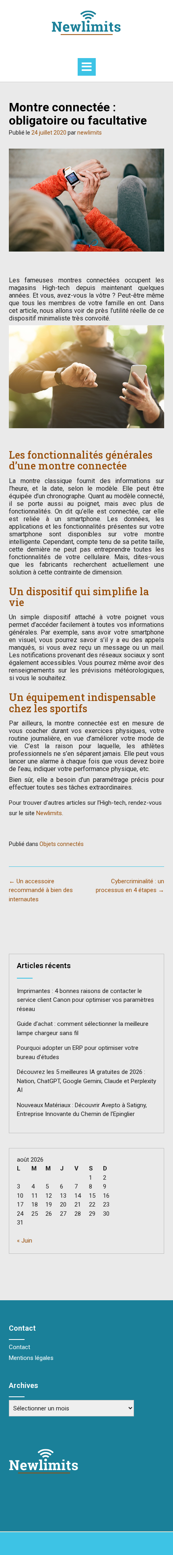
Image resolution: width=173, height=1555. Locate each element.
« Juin (24, 1240)
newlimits (89, 132)
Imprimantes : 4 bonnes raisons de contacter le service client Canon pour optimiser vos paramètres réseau (85, 1000)
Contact (19, 1347)
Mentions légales (31, 1358)
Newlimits (49, 813)
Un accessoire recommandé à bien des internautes (41, 890)
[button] (87, 67)
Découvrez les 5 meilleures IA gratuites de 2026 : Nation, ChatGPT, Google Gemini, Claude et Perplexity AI (86, 1081)
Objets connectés (61, 844)
